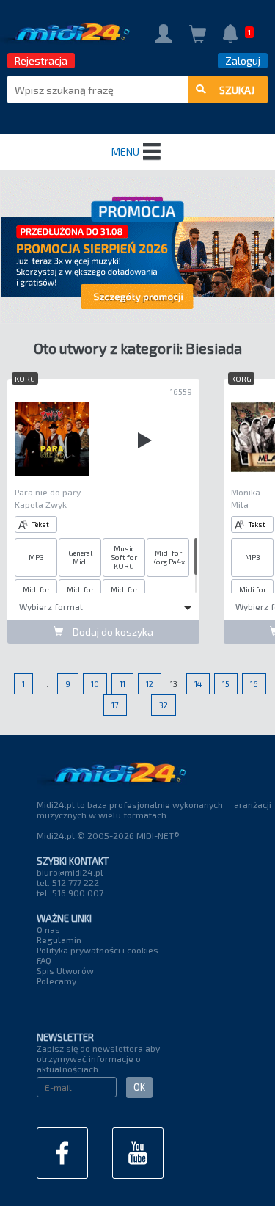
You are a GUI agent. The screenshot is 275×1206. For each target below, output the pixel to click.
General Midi (80, 557)
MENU (125, 151)
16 (254, 684)
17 (115, 705)
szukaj (236, 90)
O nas (48, 929)
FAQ (44, 960)
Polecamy (56, 981)
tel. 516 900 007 (70, 892)
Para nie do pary (48, 492)
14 (198, 684)
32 (163, 705)
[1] (230, 35)
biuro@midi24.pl (70, 872)
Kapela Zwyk (41, 504)
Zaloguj (242, 60)
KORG (25, 378)
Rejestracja (41, 60)
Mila (240, 504)
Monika (245, 492)
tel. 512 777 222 (68, 882)
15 (226, 684)
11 (122, 684)
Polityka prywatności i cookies (97, 950)
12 (149, 684)
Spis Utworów (65, 970)
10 (95, 684)
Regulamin (59, 939)
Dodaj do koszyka (111, 631)
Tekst (40, 524)
